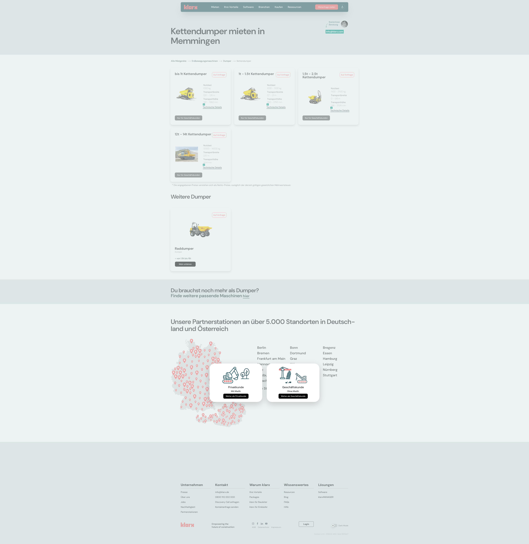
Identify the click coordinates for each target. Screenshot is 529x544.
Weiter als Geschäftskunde (293, 396)
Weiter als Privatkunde (236, 396)
